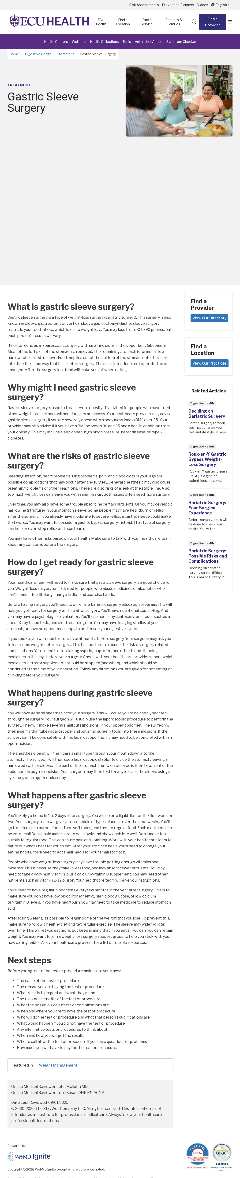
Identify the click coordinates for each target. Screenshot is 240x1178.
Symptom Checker (181, 42)
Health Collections (104, 42)
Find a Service (147, 22)
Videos (202, 5)
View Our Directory (209, 318)
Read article (208, 420)
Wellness (79, 42)
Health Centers (56, 42)
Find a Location (123, 22)
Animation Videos (149, 42)
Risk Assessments (144, 5)
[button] (230, 22)
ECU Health (101, 22)
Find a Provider (212, 22)
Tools (127, 42)
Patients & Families (173, 22)
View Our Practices (209, 363)
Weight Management (58, 1065)
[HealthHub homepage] (49, 22)
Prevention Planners (178, 5)
